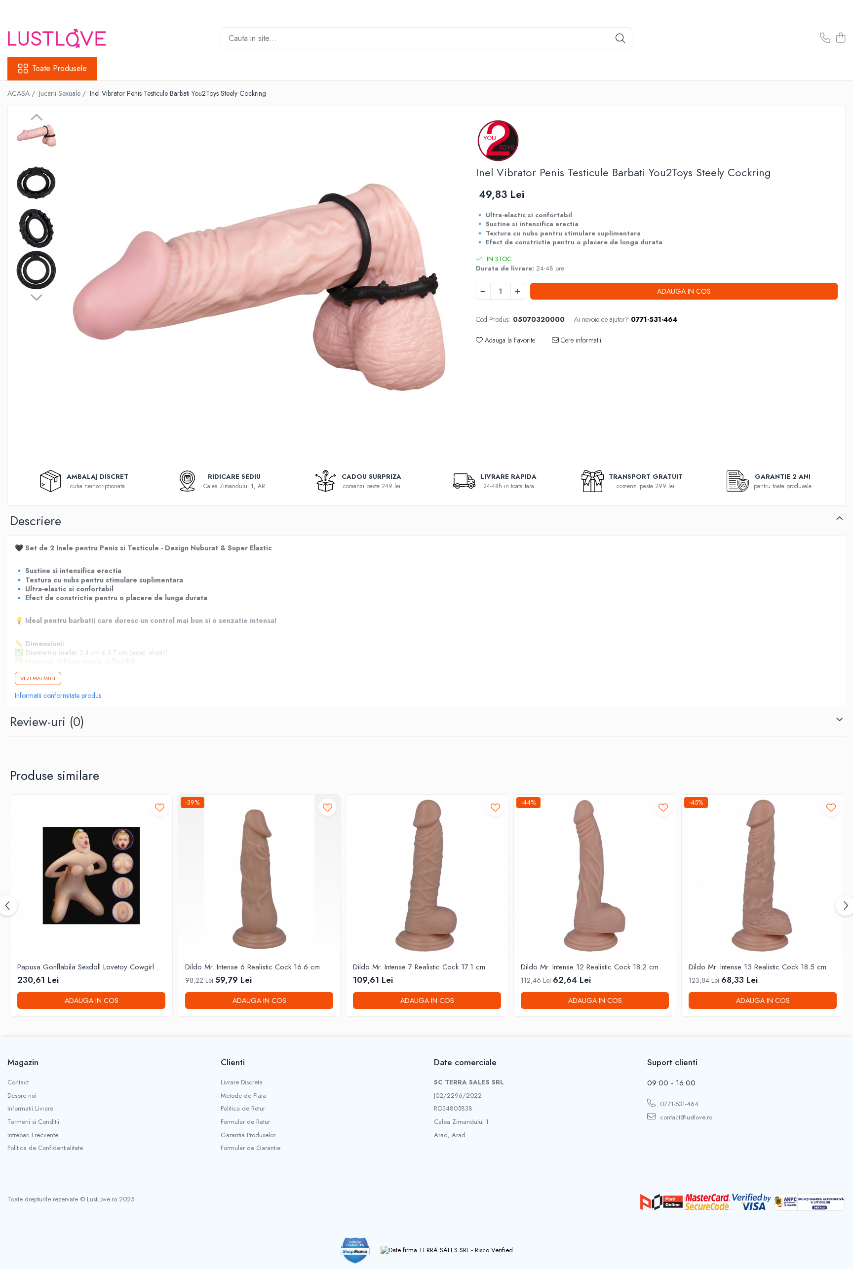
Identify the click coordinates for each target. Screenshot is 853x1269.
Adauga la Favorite (509, 340)
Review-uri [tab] (47, 721)
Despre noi (22, 1095)
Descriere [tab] (35, 520)
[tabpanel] (256, 286)
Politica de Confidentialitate (45, 1148)
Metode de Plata (243, 1095)
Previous (36, 118)
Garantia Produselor (248, 1135)
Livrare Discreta (242, 1082)
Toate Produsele (59, 68)
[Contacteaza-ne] (825, 38)
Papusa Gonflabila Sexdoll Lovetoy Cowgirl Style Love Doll (85, 967)
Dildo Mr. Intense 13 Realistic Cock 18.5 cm (757, 967)
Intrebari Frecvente (32, 1135)
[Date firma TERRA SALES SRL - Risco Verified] (447, 1250)
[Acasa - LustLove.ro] (56, 38)
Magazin (23, 1062)
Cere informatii (580, 340)
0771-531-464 (678, 1104)
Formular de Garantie (250, 1148)
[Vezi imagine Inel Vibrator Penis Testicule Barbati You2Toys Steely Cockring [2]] (36, 228)
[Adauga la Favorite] (159, 807)
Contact (18, 1082)
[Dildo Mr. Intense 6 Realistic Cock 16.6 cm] (259, 876)
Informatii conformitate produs (58, 695)
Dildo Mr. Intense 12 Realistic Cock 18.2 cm (590, 967)
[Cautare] (620, 38)
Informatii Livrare (30, 1108)
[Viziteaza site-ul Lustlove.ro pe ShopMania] (355, 1250)
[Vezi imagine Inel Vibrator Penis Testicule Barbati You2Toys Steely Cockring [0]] (36, 135)
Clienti (233, 1062)
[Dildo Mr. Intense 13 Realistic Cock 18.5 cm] (763, 876)
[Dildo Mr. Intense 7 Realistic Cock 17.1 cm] (427, 876)
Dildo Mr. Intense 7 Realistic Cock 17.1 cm (419, 967)
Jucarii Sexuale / (63, 93)
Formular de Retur (245, 1121)
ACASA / (22, 93)
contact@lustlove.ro (685, 1117)
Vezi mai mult (38, 678)
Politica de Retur (243, 1108)
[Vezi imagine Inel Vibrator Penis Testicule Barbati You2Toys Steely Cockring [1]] (36, 183)
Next (36, 296)
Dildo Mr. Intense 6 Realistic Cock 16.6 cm (252, 967)
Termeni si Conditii (33, 1121)
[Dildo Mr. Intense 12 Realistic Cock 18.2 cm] (595, 876)
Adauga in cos (684, 291)
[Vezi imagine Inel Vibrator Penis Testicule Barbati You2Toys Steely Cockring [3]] (36, 270)
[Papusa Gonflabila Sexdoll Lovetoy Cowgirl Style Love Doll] (91, 876)
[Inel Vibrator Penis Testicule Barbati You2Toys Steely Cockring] (256, 286)
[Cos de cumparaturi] (840, 38)
